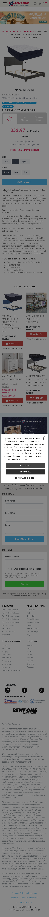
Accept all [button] (25, 465)
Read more (23, 459)
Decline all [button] (25, 472)
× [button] (44, 437)
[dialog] (24, 458)
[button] (24, 478)
